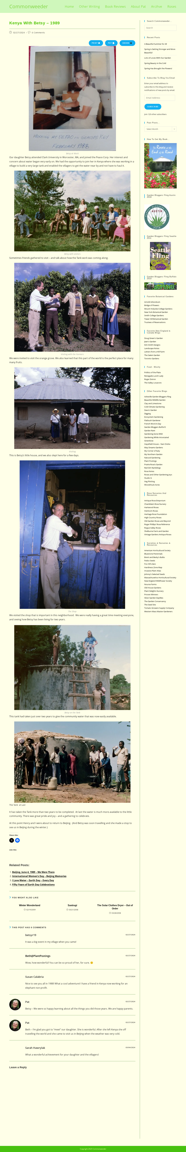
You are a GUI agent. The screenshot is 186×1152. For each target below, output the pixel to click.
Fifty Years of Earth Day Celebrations (33, 884)
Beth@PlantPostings (37, 956)
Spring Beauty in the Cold (155, 63)
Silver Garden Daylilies (153, 598)
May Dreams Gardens (153, 447)
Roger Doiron (150, 379)
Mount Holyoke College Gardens (158, 308)
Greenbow (148, 440)
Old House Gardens (152, 587)
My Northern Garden (153, 454)
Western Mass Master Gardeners (158, 611)
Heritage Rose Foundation (155, 514)
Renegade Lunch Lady (153, 376)
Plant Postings (150, 461)
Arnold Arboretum (152, 302)
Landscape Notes (151, 348)
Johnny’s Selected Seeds (154, 574)
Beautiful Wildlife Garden (155, 400)
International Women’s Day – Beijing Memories (39, 876)
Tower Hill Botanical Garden (156, 319)
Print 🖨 (96, 43)
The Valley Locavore (152, 382)
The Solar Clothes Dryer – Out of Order (115, 907)
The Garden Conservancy (155, 601)
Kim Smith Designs (152, 345)
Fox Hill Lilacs (150, 564)
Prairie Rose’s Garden (153, 464)
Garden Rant (149, 430)
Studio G (148, 478)
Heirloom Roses (151, 511)
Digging (147, 413)
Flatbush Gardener (152, 420)
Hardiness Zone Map (153, 567)
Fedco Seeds (149, 560)
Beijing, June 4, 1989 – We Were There (33, 872)
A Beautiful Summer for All (155, 44)
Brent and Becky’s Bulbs (154, 557)
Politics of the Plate (152, 372)
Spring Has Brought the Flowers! (158, 68)
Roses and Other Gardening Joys (158, 474)
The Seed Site (150, 604)
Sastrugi (72, 905)
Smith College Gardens (154, 315)
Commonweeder (28, 6)
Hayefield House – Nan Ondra (157, 444)
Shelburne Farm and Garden (156, 531)
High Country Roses (152, 517)
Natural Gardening (152, 457)
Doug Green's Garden (153, 338)
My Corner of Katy (152, 451)
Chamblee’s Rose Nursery (155, 504)
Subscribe (153, 106)
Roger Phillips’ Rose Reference (157, 524)
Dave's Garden (150, 410)
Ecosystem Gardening (153, 417)
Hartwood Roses (151, 507)
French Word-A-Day (152, 423)
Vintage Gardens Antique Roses (157, 534)
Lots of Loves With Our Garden (157, 58)
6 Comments (38, 32)
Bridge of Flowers (151, 305)
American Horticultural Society (157, 550)
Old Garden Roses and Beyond (157, 521)
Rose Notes (149, 471)
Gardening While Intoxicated (156, 437)
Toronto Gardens (151, 358)
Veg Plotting (149, 481)
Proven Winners (151, 594)
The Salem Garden (152, 355)
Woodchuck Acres (152, 484)
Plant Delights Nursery (154, 591)
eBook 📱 (127, 43)
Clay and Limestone (152, 403)
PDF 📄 (111, 43)
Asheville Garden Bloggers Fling (157, 396)
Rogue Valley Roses (152, 527)
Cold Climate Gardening (154, 406)
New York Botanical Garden (156, 312)
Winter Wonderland (29, 905)
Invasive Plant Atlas (152, 570)
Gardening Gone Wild (153, 434)
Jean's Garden (150, 341)
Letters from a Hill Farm (154, 351)
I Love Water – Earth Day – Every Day (33, 880)
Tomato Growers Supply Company (159, 608)
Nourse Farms (150, 584)
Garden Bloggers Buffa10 (155, 427)
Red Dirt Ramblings (152, 467)
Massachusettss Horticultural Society (160, 577)
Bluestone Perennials (153, 553)
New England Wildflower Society (158, 581)
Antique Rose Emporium (154, 500)
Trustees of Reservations (155, 322)
